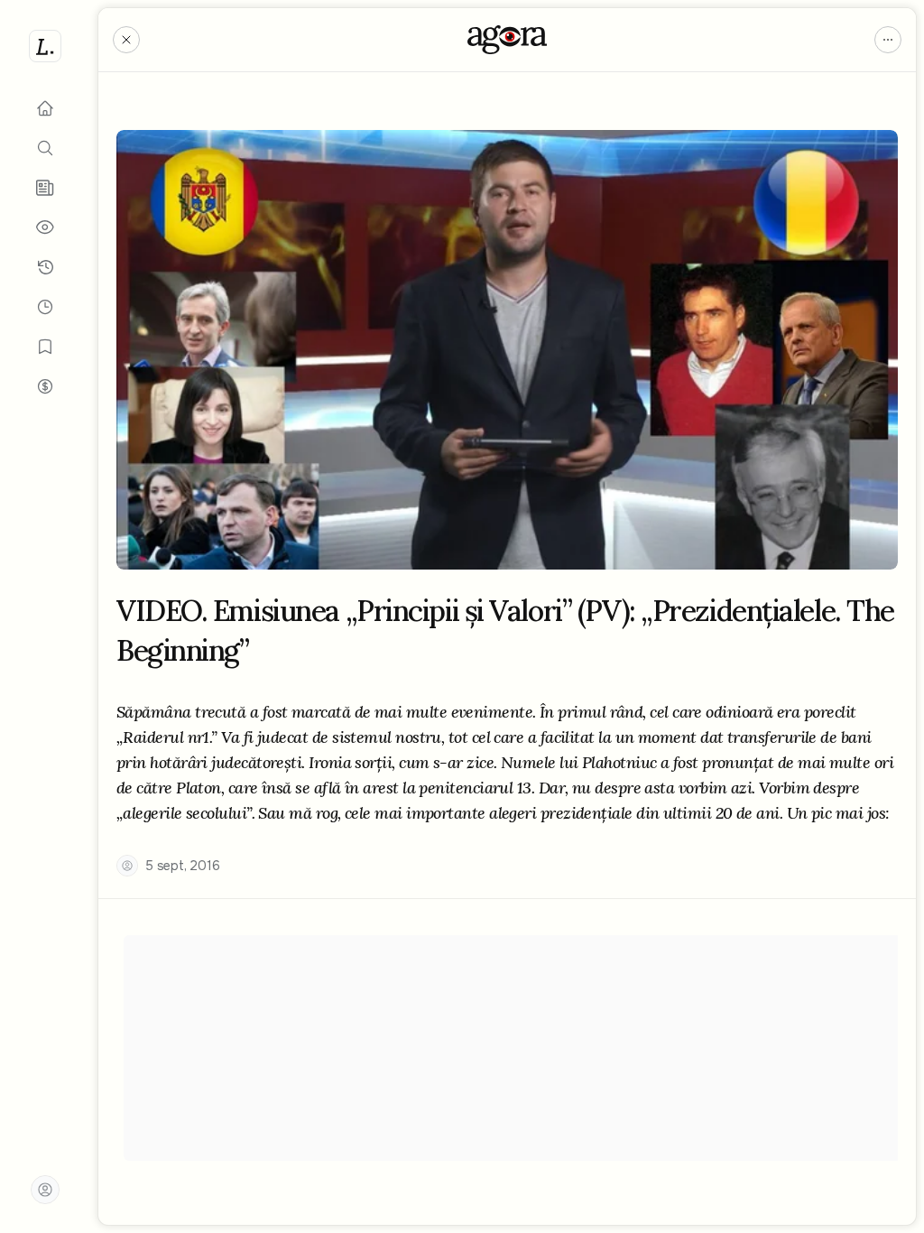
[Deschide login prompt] (45, 1189)
